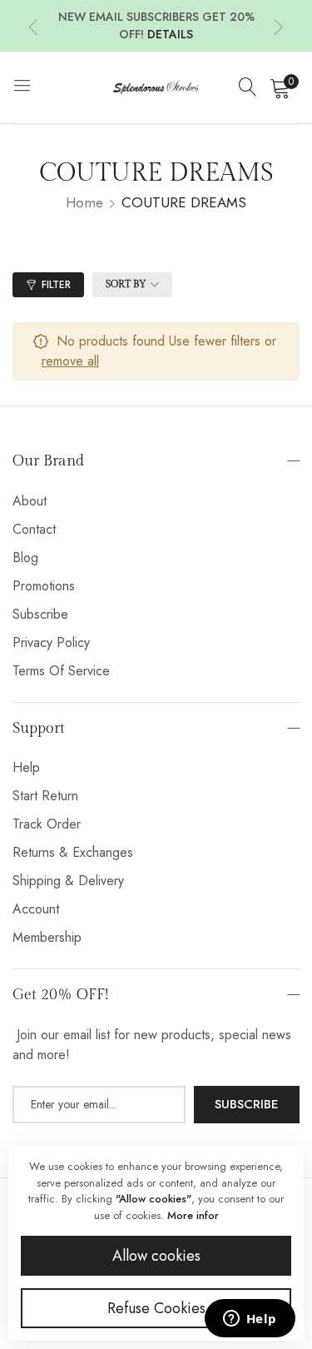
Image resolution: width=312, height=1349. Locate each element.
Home (84, 202)
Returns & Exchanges (72, 852)
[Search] (248, 87)
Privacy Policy (51, 642)
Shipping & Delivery (68, 880)
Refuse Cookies (156, 1308)
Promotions (43, 585)
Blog (25, 557)
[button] (33, 26)
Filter (56, 284)
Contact (34, 529)
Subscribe (40, 614)
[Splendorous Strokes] (156, 87)
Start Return (45, 795)
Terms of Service (61, 670)
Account (35, 908)
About (29, 500)
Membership (47, 937)
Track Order (46, 824)
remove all (70, 361)
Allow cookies (156, 1256)
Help (26, 767)
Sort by (126, 284)
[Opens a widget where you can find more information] (249, 1320)
